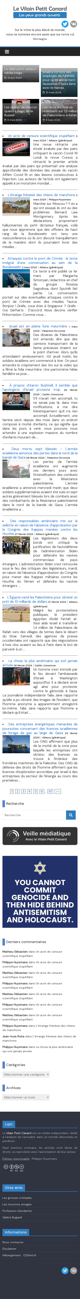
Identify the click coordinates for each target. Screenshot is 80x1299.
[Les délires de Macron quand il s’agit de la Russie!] (20, 101)
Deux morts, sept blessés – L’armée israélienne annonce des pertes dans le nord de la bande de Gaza (40, 453)
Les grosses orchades (17, 1198)
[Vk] (73, 24)
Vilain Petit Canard (18, 1133)
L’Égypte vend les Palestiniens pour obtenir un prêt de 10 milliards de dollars (40, 599)
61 (50, 791)
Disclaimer (9, 1249)
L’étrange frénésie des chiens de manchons (41, 195)
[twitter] (65, 24)
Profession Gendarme (17, 1211)
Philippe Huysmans (15, 962)
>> (58, 791)
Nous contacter (13, 1242)
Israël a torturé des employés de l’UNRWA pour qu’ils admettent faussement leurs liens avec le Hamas (59, 80)
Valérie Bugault (12, 1217)
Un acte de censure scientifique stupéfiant (41, 136)
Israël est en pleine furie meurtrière (38, 326)
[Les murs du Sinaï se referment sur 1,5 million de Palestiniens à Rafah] (59, 101)
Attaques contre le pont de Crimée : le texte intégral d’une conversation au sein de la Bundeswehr (40, 262)
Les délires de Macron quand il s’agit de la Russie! (20, 111)
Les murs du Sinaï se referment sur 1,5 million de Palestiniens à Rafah (60, 111)
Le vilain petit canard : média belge (20, 71)
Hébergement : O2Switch (19, 1255)
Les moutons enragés (17, 1204)
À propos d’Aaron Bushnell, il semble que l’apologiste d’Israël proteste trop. (40, 387)
